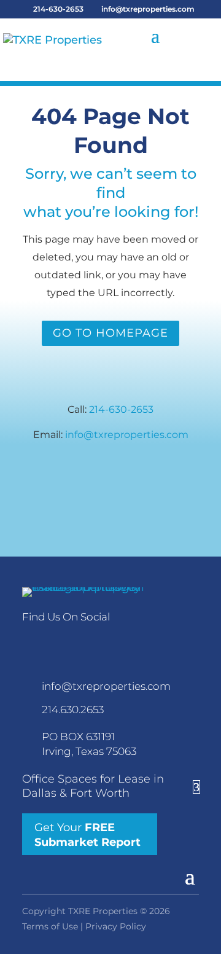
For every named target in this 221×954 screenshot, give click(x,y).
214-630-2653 (58, 9)
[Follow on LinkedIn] (55, 639)
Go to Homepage (110, 333)
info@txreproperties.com (126, 434)
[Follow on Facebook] (28, 639)
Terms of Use (50, 926)
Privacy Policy (115, 926)
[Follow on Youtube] (109, 639)
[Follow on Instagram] (82, 639)
